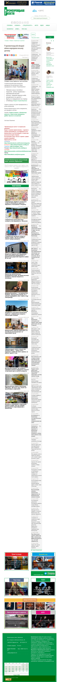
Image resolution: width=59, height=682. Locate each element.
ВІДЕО (42, 25)
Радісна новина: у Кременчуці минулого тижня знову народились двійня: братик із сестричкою (15, 114)
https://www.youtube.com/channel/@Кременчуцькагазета (20, 151)
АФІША (48, 25)
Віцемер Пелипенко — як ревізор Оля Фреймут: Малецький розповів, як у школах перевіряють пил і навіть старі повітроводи (16, 295)
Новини (11, 40)
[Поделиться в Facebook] (5, 55)
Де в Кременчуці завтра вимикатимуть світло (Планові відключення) (36, 123)
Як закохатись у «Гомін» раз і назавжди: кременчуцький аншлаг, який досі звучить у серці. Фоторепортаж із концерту (43, 622)
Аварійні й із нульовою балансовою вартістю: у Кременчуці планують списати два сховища (16, 314)
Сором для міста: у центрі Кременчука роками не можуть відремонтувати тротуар (16, 622)
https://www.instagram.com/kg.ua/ (19, 144)
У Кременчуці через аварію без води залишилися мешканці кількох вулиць (36, 350)
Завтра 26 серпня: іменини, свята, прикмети (35, 546)
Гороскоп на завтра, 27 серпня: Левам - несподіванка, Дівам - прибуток (36, 213)
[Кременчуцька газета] (16, 11)
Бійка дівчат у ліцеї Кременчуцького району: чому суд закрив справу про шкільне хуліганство (36, 331)
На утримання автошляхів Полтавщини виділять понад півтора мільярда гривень (36, 503)
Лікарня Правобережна (20, 100)
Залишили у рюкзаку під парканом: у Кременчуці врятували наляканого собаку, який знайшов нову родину (36, 431)
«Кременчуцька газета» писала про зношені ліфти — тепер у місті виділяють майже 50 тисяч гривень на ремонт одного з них (16, 351)
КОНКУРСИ (10, 29)
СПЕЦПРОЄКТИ (27, 25)
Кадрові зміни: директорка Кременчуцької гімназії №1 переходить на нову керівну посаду (36, 372)
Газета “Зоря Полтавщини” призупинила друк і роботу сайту (35, 264)
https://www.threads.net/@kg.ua (18, 148)
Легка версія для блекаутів (40, 18)
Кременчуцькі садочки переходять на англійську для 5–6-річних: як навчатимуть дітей (16, 332)
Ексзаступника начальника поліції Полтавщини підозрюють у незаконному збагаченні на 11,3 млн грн (35, 291)
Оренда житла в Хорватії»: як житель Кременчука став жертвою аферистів (36, 512)
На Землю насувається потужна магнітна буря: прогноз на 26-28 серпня (36, 408)
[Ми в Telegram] (43, 573)
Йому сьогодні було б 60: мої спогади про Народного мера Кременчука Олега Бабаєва (49, 61)
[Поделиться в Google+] (7, 55)
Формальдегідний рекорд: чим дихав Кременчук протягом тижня (36, 272)
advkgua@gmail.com (12, 652)
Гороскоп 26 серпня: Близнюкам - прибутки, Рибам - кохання (36, 464)
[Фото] (43, 612)
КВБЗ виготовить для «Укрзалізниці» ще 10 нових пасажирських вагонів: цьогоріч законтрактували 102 (36, 388)
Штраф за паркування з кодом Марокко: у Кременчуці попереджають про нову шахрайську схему (36, 133)
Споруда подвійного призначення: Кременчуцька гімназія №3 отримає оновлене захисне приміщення (36, 399)
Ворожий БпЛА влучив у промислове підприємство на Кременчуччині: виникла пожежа (35, 493)
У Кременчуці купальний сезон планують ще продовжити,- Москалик (16, 220)
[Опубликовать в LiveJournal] (9, 55)
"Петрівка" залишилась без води (36, 440)
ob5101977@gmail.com (12, 642)
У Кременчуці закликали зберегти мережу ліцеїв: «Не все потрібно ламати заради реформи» (15, 238)
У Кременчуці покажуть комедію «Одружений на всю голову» (36, 80)
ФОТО (36, 25)
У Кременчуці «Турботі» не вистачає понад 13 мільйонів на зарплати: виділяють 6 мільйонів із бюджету (16, 203)
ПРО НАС (24, 29)
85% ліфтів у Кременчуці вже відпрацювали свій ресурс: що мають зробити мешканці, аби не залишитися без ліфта (36, 253)
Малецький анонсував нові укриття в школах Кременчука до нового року (35, 341)
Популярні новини (35, 37)
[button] (6, 563)
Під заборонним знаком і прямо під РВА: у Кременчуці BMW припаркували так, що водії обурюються (36, 538)
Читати (50, 100)
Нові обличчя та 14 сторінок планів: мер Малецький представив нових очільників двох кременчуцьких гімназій (36, 361)
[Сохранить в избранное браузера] (16, 55)
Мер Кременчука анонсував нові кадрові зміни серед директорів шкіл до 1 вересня (36, 321)
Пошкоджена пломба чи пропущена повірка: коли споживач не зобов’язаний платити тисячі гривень (36, 473)
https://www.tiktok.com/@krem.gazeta (14, 154)
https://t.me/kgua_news (16, 146)
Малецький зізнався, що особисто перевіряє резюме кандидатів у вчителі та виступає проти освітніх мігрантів (17, 370)
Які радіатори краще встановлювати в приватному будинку (36, 221)
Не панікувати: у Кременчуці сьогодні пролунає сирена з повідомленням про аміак (36, 419)
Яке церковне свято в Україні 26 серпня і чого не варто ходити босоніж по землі (36, 456)
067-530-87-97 (23, 642)
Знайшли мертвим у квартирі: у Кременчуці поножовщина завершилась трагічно (36, 311)
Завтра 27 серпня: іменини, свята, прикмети (35, 73)
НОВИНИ (17, 25)
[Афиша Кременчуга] (30, 600)
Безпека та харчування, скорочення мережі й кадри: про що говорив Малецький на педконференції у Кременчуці (15, 406)
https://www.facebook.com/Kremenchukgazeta (17, 143)
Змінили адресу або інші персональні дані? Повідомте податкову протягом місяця (36, 447)
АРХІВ (17, 29)
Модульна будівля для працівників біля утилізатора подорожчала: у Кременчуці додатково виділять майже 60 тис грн (16, 256)
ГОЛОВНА (9, 25)
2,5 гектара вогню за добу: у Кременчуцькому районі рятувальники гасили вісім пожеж (36, 302)
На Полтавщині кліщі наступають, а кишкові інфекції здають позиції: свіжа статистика (36, 483)
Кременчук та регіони (19, 40)
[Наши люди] (16, 579)
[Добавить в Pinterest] (12, 55)
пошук (49, 37)
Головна (7, 40)
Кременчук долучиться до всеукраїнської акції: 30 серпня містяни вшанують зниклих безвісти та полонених (17, 276)
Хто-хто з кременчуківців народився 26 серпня (36, 381)
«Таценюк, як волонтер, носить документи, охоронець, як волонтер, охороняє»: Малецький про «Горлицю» (43, 589)
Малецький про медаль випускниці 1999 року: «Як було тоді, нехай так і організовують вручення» (16, 388)
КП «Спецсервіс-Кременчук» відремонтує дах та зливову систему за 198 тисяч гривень (35, 280)
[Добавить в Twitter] (14, 55)
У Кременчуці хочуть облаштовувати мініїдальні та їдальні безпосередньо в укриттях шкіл (36, 242)
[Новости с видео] (43, 579)
